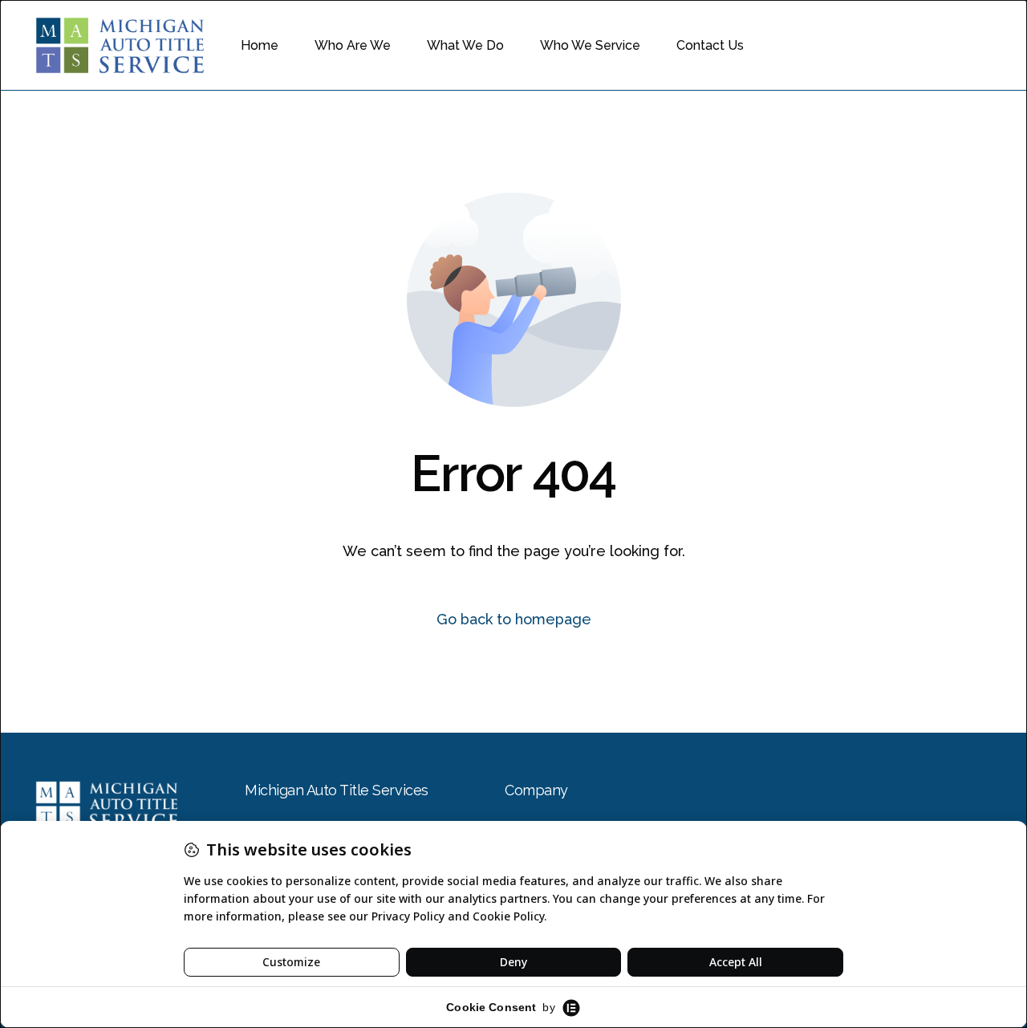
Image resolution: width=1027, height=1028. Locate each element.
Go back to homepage (513, 619)
